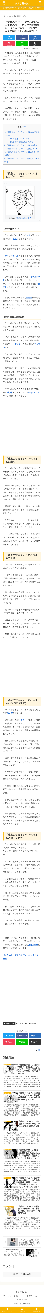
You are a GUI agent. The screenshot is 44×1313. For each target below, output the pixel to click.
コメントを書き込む (22, 1274)
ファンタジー (22, 1023)
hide (24, 127)
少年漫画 (33, 1023)
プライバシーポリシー (12, 1296)
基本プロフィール (19, 138)
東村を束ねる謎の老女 (21, 142)
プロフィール (32, 1296)
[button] (39, 643)
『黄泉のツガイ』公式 (23, 218)
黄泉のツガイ (9, 1023)
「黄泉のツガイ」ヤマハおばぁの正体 (20, 148)
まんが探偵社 (22, 3)
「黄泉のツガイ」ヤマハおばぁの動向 (20, 145)
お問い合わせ (22, 1299)
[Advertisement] (22, 423)
